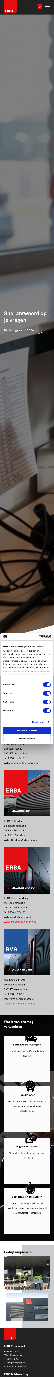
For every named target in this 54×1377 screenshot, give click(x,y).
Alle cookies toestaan (27, 730)
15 (45, 1288)
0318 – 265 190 (16, 994)
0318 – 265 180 (16, 912)
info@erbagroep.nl (16, 1363)
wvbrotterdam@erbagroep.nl (21, 840)
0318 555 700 (13, 1359)
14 (42, 1288)
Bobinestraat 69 (11, 1351)
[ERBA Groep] (22, 7)
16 (48, 1288)
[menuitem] (46, 6)
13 (39, 1288)
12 (37, 1288)
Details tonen (38, 722)
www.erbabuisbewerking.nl (20, 921)
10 (31, 1288)
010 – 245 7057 (16, 835)
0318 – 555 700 (16, 758)
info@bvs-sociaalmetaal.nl (19, 998)
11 (34, 1288)
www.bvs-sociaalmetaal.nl (19, 1003)
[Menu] (46, 6)
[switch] (47, 693)
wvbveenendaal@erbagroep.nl (21, 763)
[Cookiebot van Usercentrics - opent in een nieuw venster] (39, 636)
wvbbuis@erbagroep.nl (17, 917)
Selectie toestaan (27, 738)
